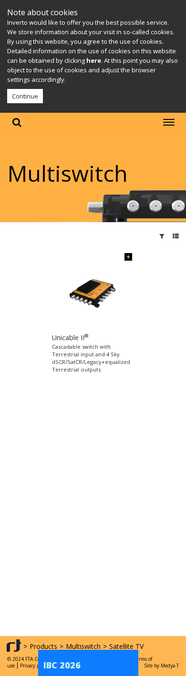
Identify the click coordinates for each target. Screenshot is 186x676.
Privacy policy (34, 665)
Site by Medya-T (161, 665)
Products (43, 646)
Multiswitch (83, 646)
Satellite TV (126, 646)
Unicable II (70, 337)
